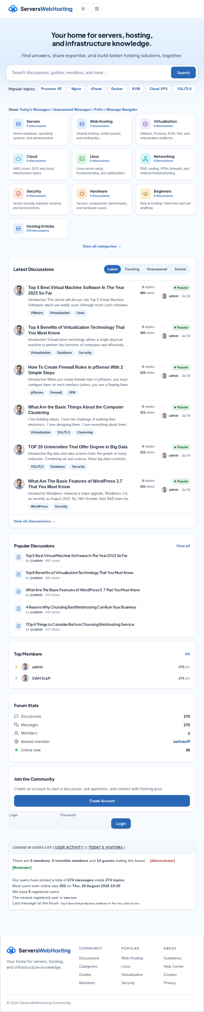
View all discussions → (35, 521)
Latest (112, 269)
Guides (85, 974)
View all (183, 546)
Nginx (76, 89)
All (187, 654)
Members (87, 983)
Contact (170, 974)
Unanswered (157, 269)
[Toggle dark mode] (83, 9)
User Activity (69, 847)
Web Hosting (132, 958)
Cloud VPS (159, 89)
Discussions (89, 958)
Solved (180, 269)
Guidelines (172, 958)
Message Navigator (122, 110)
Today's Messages (34, 110)
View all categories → (102, 246)
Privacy (170, 983)
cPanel (96, 89)
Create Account (102, 801)
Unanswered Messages (72, 110)
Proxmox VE (51, 89)
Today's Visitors (105, 847)
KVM (136, 89)
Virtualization (132, 974)
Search (183, 72)
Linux (125, 966)
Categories (88, 966)
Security (128, 983)
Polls (98, 110)
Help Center (174, 966)
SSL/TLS (184, 89)
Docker (117, 89)
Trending (132, 269)
